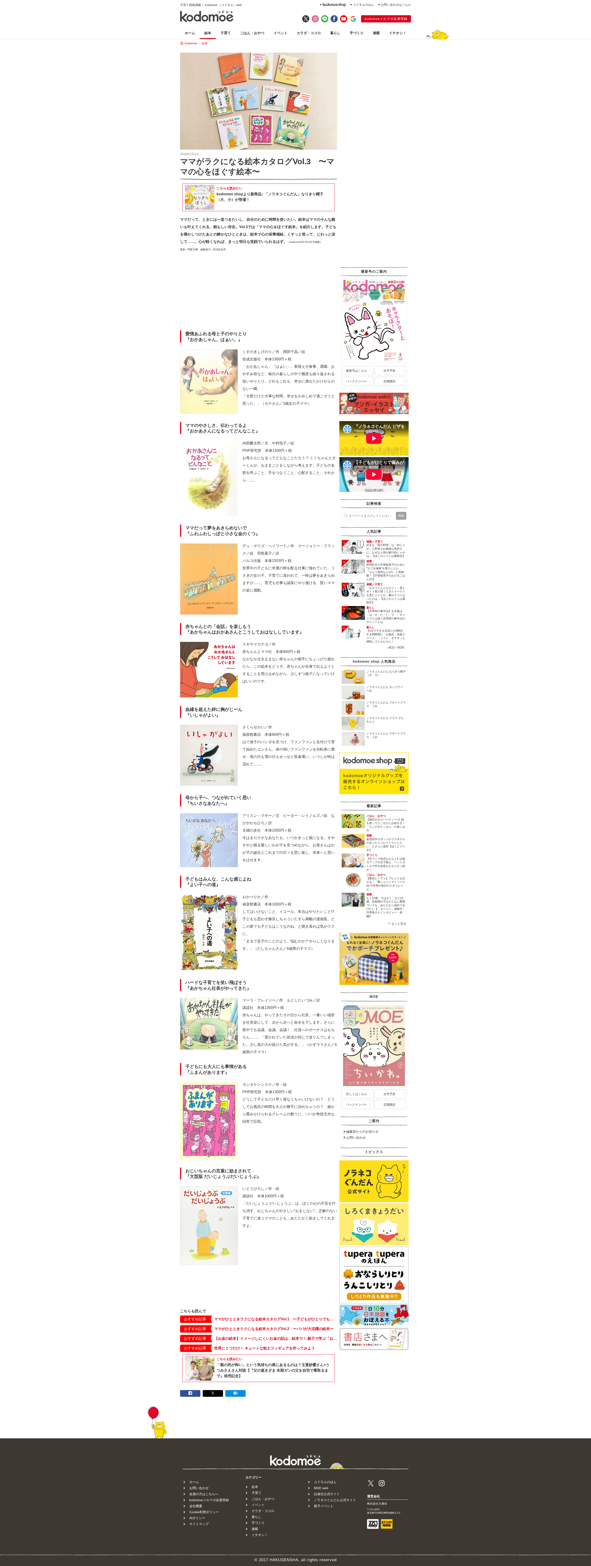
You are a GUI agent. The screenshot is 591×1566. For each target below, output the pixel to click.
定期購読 (389, 381)
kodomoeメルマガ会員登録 (386, 19)
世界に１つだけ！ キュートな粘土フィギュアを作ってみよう (264, 1348)
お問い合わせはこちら (396, 4)
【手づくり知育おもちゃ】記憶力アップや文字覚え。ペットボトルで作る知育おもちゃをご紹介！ (385, 864)
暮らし (335, 33)
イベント (280, 33)
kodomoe (191, 43)
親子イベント (323, 1506)
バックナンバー (356, 381)
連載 (376, 33)
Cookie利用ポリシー (204, 1512)
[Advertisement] (258, 292)
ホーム (190, 33)
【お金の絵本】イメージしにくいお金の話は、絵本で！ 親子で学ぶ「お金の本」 (275, 1338)
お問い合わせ (356, 1137)
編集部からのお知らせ (362, 1131)
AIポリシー (197, 1518)
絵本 (207, 33)
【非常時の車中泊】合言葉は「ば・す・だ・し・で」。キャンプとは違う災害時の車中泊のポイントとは (385, 617)
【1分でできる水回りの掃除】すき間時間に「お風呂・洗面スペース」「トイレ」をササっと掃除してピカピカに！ (385, 636)
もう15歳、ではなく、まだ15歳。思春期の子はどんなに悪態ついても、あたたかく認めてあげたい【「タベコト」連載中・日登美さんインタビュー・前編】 (385, 907)
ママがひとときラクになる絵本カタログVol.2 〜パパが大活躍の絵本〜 (274, 1329)
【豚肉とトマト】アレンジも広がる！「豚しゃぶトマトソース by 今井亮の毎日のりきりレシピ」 (387, 884)
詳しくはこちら (356, 1094)
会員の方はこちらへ (203, 1494)
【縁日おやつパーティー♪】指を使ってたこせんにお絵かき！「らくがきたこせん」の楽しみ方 (385, 825)
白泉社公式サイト (327, 1494)
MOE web (321, 1488)
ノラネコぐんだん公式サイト (335, 1500)
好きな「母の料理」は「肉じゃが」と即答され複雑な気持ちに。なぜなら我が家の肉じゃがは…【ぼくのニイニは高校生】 (385, 550)
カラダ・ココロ (309, 33)
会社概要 (195, 1506)
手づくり (357, 33)
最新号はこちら (356, 370)
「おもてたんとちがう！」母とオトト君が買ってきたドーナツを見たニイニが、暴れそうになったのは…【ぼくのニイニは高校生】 (385, 595)
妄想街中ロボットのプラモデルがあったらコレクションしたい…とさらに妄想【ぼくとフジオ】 (385, 845)
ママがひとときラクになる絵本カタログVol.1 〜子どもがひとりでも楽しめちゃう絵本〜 (275, 1319)
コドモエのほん (363, 4)
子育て (225, 33)
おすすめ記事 (195, 1319)
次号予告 (389, 370)
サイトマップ (199, 1524)
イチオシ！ (397, 33)
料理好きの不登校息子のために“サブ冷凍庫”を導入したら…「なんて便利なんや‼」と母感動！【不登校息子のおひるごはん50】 (385, 572)
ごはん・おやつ (252, 33)
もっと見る (398, 923)
